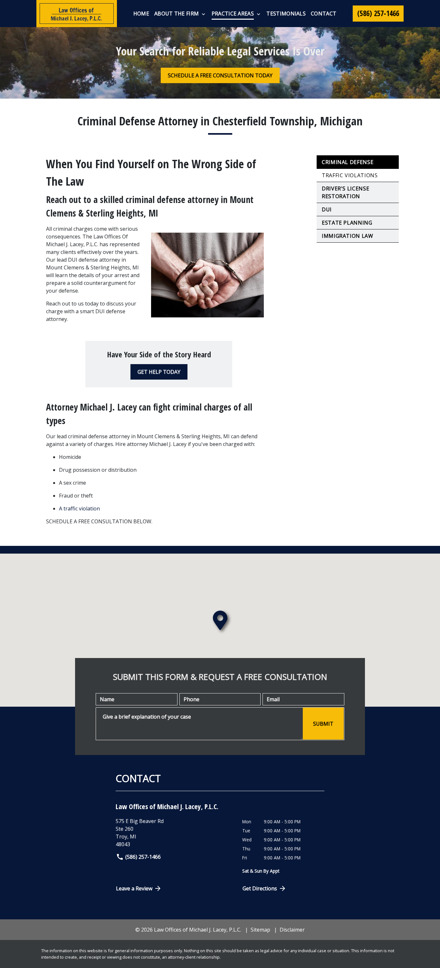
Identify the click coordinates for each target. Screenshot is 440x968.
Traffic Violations (350, 175)
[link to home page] (76, 13)
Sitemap (260, 929)
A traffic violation (79, 508)
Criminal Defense (347, 162)
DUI (327, 209)
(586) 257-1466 (143, 856)
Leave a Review (134, 888)
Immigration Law (347, 235)
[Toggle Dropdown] (203, 14)
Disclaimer (292, 929)
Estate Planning (347, 222)
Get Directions (260, 888)
